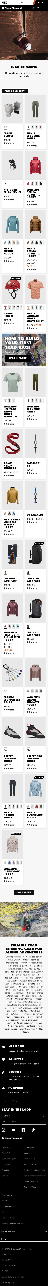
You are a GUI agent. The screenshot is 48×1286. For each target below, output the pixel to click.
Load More (24, 892)
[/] (12, 8)
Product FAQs (29, 1159)
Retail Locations (8, 1218)
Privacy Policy (7, 1254)
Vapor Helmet (27, 984)
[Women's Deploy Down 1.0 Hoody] (35, 165)
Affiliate (5, 1201)
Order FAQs (6, 1153)
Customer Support (9, 1159)
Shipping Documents (32, 1181)
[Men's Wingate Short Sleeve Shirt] (35, 289)
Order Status (7, 1147)
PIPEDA (5, 1271)
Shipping (5, 1170)
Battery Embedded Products (35, 1176)
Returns (5, 1176)
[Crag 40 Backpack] (35, 608)
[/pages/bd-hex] (4, 3)
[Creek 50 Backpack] (35, 554)
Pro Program (7, 1195)
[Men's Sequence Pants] (35, 109)
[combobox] (6, 1121)
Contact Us (6, 1164)
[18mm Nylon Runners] (12, 443)
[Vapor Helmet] (12, 289)
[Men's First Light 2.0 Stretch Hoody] (12, 495)
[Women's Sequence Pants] (35, 382)
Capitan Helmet (16, 987)
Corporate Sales (8, 1206)
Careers (5, 1212)
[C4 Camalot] (35, 495)
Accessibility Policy (9, 1265)
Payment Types (30, 1187)
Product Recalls (30, 1164)
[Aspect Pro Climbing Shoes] (35, 731)
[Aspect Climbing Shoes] (12, 731)
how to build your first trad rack (28, 1026)
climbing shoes (32, 990)
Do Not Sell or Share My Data (13, 1277)
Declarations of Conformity (34, 1170)
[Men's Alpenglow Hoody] (35, 788)
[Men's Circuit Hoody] (12, 224)
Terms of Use (7, 1260)
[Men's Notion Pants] (12, 788)
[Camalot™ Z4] (35, 443)
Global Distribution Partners (12, 1223)
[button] (33, 8)
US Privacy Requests (10, 1282)
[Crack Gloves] (12, 109)
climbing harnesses (26, 963)
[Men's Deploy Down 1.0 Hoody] (35, 224)
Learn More (18, 358)
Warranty (27, 1153)
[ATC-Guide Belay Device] (12, 165)
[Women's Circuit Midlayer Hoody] (35, 672)
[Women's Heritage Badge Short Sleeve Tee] (12, 382)
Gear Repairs (29, 1147)
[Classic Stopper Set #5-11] (12, 672)
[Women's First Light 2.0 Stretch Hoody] (12, 608)
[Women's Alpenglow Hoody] (12, 844)
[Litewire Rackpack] (12, 554)
